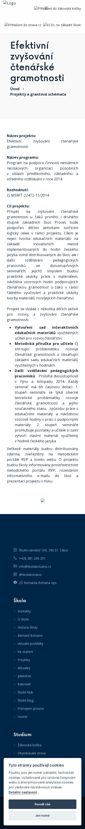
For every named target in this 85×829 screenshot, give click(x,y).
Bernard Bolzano (30, 635)
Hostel (22, 716)
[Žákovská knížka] (57, 8)
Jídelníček (24, 676)
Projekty (24, 660)
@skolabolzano (30, 574)
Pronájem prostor (31, 708)
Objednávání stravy (32, 753)
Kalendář (24, 684)
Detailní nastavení (23, 792)
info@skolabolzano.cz (35, 566)
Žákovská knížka (29, 745)
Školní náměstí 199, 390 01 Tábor (43, 550)
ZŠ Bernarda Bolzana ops (38, 583)
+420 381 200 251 (32, 558)
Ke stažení (25, 652)
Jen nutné (42, 815)
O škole (23, 619)
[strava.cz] (23, 24)
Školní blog (26, 700)
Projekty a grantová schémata (38, 94)
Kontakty (24, 611)
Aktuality (24, 668)
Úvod (14, 88)
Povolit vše (42, 804)
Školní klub (25, 692)
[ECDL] (62, 24)
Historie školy (27, 627)
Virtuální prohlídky (30, 643)
